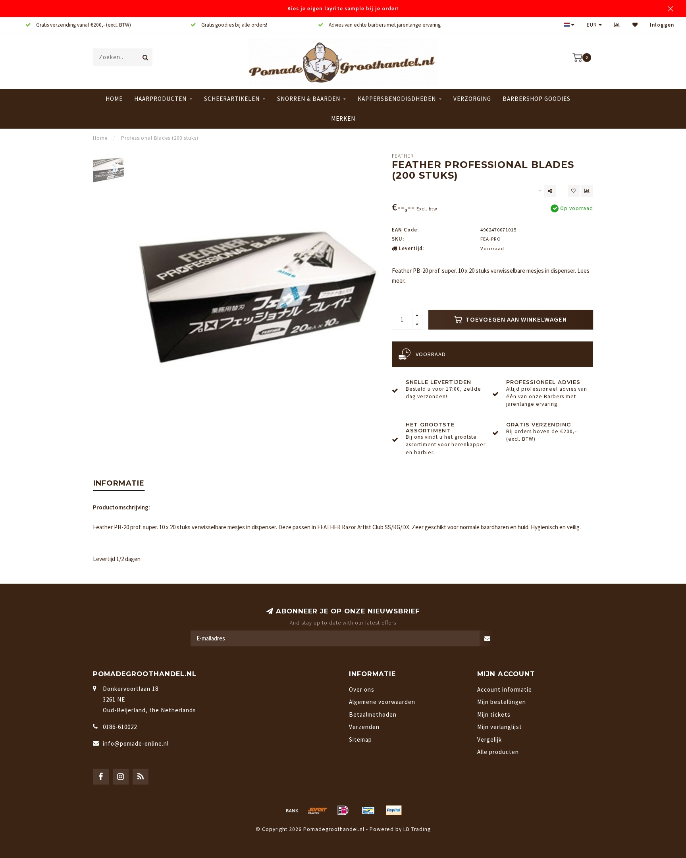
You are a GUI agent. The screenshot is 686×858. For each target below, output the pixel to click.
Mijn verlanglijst (499, 727)
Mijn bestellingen (501, 702)
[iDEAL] (343, 810)
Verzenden (364, 727)
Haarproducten (160, 98)
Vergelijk (489, 739)
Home (114, 98)
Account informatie (504, 689)
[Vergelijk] (617, 24)
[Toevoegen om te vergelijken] (587, 191)
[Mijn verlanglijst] (635, 24)
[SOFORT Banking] (318, 810)
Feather (403, 155)
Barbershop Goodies (536, 98)
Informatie (119, 483)
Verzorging (472, 98)
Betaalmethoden (373, 714)
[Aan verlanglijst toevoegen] (574, 191)
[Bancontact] (368, 810)
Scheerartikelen (232, 98)
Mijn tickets (494, 714)
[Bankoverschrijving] (292, 810)
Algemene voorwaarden (382, 702)
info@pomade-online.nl (136, 743)
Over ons (361, 689)
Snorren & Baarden (308, 98)
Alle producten (498, 752)
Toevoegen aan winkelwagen (515, 319)
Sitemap (360, 739)
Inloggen (662, 24)
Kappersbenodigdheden (397, 98)
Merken (343, 118)
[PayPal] (394, 810)
